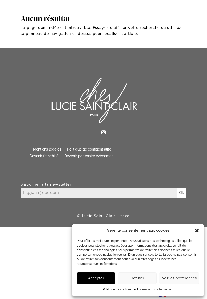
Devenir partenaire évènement (89, 156)
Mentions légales (47, 149)
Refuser (137, 278)
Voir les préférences (179, 278)
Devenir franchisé (44, 156)
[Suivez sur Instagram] (103, 132)
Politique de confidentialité (152, 289)
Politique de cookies (117, 289)
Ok (181, 193)
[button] (196, 230)
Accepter (96, 278)
